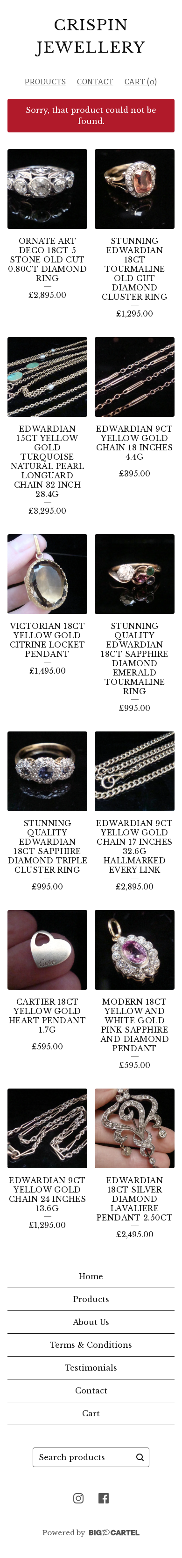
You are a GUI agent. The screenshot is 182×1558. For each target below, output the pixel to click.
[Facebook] (103, 1498)
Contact (95, 82)
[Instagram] (78, 1498)
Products (45, 82)
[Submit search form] (140, 1457)
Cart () (141, 82)
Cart (91, 1413)
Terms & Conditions (91, 1345)
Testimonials (91, 1367)
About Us (91, 1322)
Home (91, 1276)
